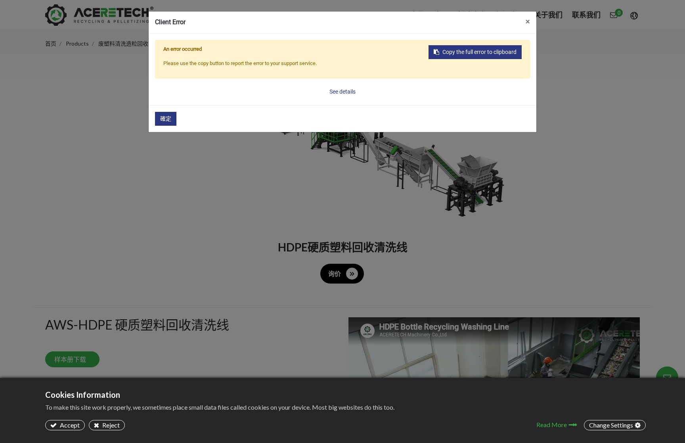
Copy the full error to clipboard (479, 52)
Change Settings (611, 425)
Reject (110, 425)
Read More (551, 424)
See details (342, 91)
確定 (165, 118)
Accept (69, 425)
